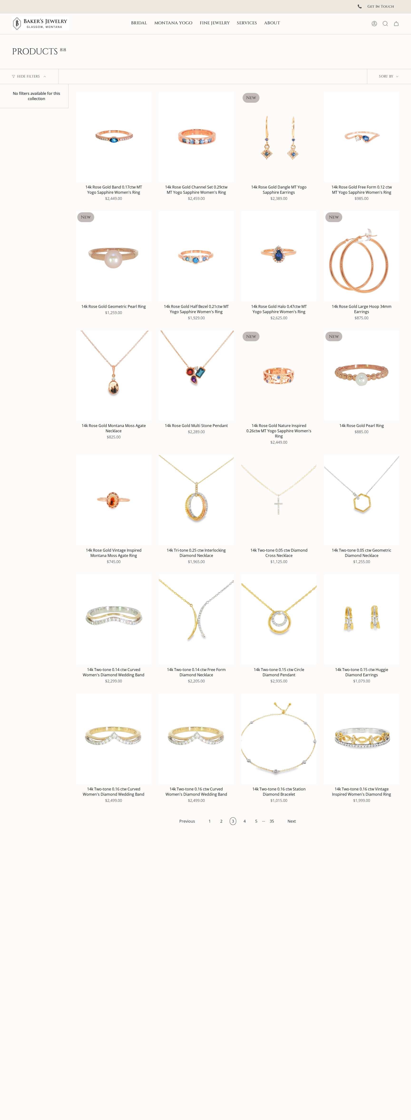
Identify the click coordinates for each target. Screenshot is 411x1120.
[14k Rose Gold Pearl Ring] (361, 376)
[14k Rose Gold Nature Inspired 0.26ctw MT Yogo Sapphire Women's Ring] (279, 376)
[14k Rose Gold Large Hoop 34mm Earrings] (361, 256)
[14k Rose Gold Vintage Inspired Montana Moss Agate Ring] (113, 500)
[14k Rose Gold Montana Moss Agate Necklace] (113, 376)
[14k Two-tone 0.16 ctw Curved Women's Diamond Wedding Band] (113, 739)
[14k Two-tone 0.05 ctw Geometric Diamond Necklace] (361, 500)
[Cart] (396, 24)
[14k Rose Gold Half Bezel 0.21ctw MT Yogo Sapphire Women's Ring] (196, 256)
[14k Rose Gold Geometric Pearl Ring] (113, 256)
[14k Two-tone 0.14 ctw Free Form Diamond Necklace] (196, 619)
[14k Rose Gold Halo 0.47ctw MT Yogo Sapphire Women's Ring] (279, 256)
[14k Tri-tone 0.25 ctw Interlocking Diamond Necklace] (196, 500)
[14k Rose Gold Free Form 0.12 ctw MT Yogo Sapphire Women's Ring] (361, 137)
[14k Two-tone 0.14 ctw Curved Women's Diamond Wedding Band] (113, 619)
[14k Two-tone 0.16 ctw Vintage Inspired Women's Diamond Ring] (361, 739)
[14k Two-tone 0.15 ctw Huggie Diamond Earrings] (361, 619)
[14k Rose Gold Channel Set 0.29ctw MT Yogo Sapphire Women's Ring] (196, 137)
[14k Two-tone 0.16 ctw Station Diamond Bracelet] (279, 739)
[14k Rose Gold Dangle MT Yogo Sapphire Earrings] (279, 137)
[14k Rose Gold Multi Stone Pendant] (196, 376)
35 (272, 821)
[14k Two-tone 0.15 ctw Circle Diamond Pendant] (279, 619)
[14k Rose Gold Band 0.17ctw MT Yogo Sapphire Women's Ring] (113, 137)
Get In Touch (380, 6)
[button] (139, 24)
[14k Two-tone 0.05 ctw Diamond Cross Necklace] (279, 500)
